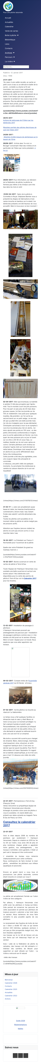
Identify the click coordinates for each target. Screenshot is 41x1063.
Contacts (8, 48)
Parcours (8, 57)
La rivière (9, 61)
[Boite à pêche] (17, 35)
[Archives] (13, 52)
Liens (7, 44)
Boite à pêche (10, 35)
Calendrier (9, 27)
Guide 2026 (20, 1021)
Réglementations (20, 1025)
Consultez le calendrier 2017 (19, 823)
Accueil (8, 18)
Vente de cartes (11, 31)
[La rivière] (14, 61)
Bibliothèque (10, 40)
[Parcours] (13, 57)
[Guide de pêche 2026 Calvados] (20, 1013)
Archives (8, 53)
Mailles (20, 1029)
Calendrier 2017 (30, 578)
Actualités (9, 22)
